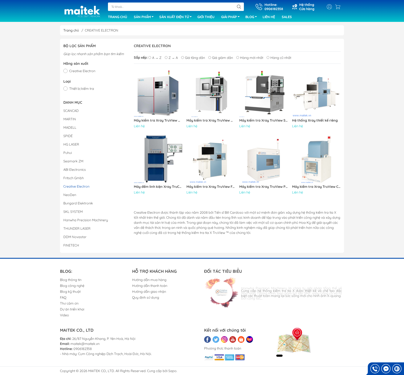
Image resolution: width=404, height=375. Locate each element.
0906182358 (82, 349)
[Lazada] (249, 339)
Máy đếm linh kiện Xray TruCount (158, 187)
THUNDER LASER (76, 228)
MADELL (69, 127)
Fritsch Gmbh (73, 178)
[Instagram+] (224, 339)
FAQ (63, 297)
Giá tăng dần (195, 58)
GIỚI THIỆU (205, 17)
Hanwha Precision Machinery (85, 220)
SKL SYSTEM (73, 211)
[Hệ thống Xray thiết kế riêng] (316, 93)
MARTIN (69, 119)
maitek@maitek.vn (85, 344)
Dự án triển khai (72, 309)
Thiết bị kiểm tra (81, 88)
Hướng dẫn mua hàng (149, 280)
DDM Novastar (74, 237)
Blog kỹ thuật (70, 291)
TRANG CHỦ (117, 17)
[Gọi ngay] (375, 368)
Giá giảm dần (222, 58)
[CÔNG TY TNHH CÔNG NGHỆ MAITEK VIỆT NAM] (82, 11)
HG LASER (71, 144)
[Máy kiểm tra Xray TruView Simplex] (263, 93)
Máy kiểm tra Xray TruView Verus (158, 120)
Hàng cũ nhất (280, 58)
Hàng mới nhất (251, 58)
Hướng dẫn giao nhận (149, 291)
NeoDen (69, 195)
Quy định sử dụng (145, 297)
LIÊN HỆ (269, 17)
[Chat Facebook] (386, 368)
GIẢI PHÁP (229, 17)
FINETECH (71, 245)
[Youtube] (232, 339)
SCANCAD (71, 111)
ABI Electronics (74, 169)
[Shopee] (241, 339)
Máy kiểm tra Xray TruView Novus (210, 120)
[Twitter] (216, 339)
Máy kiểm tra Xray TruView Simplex (263, 120)
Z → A (173, 58)
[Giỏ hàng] (339, 7)
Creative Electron (82, 71)
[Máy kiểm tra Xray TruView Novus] (210, 93)
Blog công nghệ (72, 286)
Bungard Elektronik (78, 203)
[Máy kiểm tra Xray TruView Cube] (316, 159)
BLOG (249, 17)
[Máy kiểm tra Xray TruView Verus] (158, 93)
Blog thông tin (70, 280)
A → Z (156, 58)
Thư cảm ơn (69, 303)
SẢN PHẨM (142, 17)
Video (64, 315)
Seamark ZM (73, 161)
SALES (287, 17)
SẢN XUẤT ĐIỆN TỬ (174, 17)
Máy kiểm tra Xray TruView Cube (316, 187)
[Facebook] (207, 339)
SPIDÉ (68, 136)
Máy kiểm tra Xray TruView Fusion (210, 187)
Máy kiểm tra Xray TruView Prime (263, 187)
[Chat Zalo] (396, 368)
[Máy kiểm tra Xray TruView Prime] (263, 159)
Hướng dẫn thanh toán (149, 286)
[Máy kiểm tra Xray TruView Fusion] (210, 159)
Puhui (67, 153)
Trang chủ (71, 30)
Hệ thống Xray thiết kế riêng (315, 120)
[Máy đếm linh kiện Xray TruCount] (158, 159)
